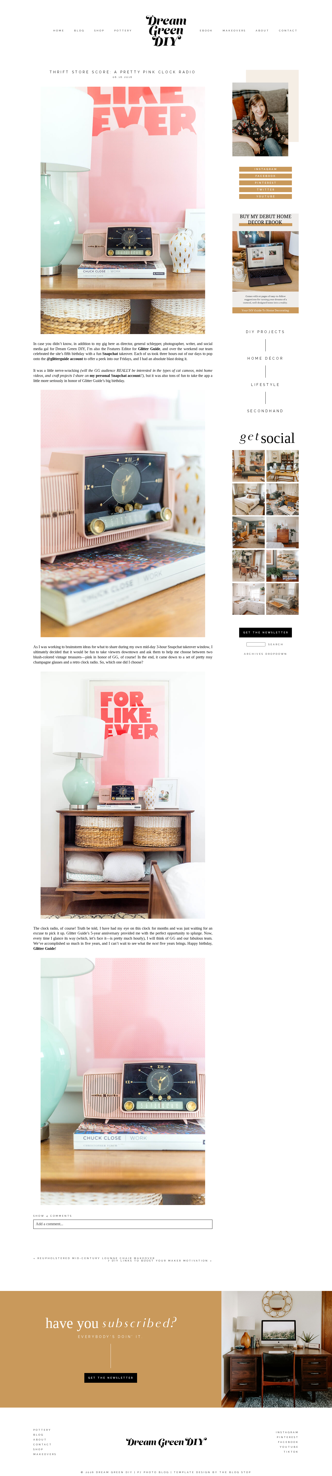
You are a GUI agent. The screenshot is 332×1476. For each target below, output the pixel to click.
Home (58, 30)
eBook (206, 30)
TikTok (291, 1451)
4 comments (52, 1215)
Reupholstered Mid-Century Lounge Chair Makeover (96, 1258)
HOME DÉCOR (265, 358)
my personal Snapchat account (115, 376)
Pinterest (288, 1437)
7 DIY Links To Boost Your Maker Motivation (158, 1260)
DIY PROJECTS (265, 332)
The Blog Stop (235, 1472)
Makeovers (234, 30)
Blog (79, 30)
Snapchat (110, 354)
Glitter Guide (149, 349)
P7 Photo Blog (153, 1472)
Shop (99, 30)
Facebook (288, 1442)
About (262, 30)
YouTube (289, 1447)
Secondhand (265, 411)
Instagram (287, 1432)
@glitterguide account (65, 359)
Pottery (123, 30)
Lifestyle (265, 385)
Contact (288, 30)
